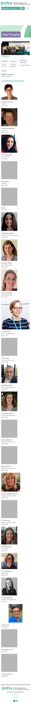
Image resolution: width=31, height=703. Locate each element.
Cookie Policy (15, 697)
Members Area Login (9, 8)
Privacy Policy (15, 694)
